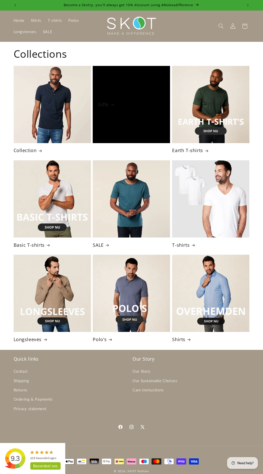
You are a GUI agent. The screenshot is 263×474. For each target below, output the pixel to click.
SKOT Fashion (138, 471)
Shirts (178, 339)
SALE (98, 245)
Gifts (103, 104)
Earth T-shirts (187, 150)
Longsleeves (28, 339)
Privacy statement (30, 408)
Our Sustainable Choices (155, 380)
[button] (221, 26)
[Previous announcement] (15, 5)
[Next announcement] (247, 5)
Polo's (100, 339)
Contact (21, 371)
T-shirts (181, 245)
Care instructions (148, 390)
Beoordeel (45, 466)
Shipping (21, 380)
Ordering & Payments (33, 399)
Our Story (142, 371)
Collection (25, 150)
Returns (20, 390)
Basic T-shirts (29, 245)
